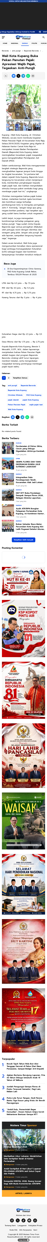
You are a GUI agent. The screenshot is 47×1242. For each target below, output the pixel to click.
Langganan (22, 1225)
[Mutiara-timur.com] (23, 37)
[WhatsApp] (28, 76)
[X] (18, 76)
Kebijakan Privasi (35, 1225)
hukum (18, 443)
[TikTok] (23, 1220)
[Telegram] (23, 76)
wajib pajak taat (36, 404)
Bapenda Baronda (28, 385)
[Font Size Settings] (6, 76)
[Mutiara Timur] (23, 1211)
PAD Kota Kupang (33, 395)
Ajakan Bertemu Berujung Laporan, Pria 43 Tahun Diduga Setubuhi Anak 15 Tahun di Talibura (26, 1077)
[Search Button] (43, 37)
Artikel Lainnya (23, 1193)
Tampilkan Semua (20, 378)
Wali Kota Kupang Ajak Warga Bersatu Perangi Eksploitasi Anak (22, 1145)
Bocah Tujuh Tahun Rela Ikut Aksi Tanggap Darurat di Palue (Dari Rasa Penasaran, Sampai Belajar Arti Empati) (25, 1066)
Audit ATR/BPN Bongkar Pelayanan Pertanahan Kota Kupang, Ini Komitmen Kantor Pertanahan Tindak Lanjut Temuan (30, 511)
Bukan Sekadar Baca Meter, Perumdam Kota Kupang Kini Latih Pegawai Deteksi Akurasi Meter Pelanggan (30, 526)
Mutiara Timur (29, 1234)
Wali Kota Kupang (15, 409)
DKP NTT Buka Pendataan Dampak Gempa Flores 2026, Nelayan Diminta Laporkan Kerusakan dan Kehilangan (29, 495)
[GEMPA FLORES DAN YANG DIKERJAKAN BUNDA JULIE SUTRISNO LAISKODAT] (8, 463)
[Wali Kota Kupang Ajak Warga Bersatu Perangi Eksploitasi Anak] (23, 1141)
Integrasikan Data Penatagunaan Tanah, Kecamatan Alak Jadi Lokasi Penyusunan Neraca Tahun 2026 (29, 480)
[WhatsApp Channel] (35, 1220)
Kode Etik (13, 1230)
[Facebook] (14, 76)
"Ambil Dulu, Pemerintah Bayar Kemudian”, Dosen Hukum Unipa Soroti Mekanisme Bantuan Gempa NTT (25, 1112)
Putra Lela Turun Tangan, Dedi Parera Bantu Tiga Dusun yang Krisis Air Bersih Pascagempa (26, 1100)
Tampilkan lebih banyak (23, 540)
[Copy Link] (33, 76)
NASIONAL (14, 43)
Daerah (19, 474)
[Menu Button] (3, 37)
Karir (35, 1230)
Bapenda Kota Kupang (17, 390)
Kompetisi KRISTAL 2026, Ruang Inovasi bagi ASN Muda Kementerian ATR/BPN (22, 1182)
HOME (5, 43)
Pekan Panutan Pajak (16, 404)
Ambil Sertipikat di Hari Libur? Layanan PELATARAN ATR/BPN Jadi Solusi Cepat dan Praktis (22, 1171)
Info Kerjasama (25, 1230)
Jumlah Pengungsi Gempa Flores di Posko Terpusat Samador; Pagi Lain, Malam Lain (24, 1089)
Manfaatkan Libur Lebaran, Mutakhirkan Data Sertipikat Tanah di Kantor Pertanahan (23, 1158)
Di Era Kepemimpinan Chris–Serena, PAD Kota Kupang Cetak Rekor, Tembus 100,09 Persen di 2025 (24, 271)
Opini (18, 459)
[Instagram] (12, 1220)
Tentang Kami (10, 1225)
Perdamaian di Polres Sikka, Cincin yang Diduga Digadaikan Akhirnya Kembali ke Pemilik (30, 448)
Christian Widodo (15, 395)
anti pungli (12, 385)
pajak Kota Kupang (31, 400)
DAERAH (25, 43)
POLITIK (34, 43)
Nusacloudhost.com (15, 1237)
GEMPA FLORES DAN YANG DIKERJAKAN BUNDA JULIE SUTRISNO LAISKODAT (28, 464)
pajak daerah (13, 400)
